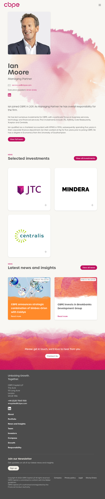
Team (10, 428)
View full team (16, 139)
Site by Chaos (91, 478)
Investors (12, 433)
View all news (88, 267)
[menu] (100, 5)
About (11, 414)
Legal (81, 478)
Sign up (13, 468)
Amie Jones (31, 90)
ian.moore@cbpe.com (22, 85)
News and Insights (16, 424)
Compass (12, 438)
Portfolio (12, 419)
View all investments (85, 158)
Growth (11, 443)
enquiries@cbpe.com (17, 403)
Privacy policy (70, 478)
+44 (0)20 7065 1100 (17, 401)
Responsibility (14, 447)
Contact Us (52, 356)
